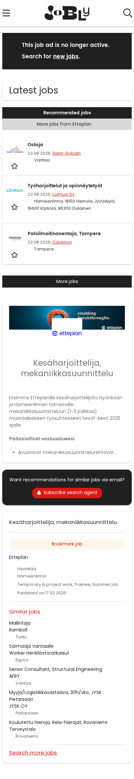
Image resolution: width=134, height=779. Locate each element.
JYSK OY (18, 706)
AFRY (14, 676)
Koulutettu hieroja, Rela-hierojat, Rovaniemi (58, 722)
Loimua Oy (63, 194)
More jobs (67, 281)
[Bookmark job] (15, 166)
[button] (121, 50)
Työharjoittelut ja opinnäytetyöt (65, 185)
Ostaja (35, 144)
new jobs (65, 56)
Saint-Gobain (66, 153)
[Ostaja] (15, 149)
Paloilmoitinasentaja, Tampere (64, 233)
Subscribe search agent (71, 492)
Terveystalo (22, 729)
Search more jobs (33, 752)
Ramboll (18, 630)
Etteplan (18, 557)
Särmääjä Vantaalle (31, 646)
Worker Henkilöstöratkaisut (39, 653)
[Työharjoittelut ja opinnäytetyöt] (15, 190)
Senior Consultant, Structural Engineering (55, 669)
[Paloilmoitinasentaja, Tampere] (15, 238)
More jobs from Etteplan (64, 124)
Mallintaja (20, 623)
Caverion (62, 242)
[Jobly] (67, 13)
